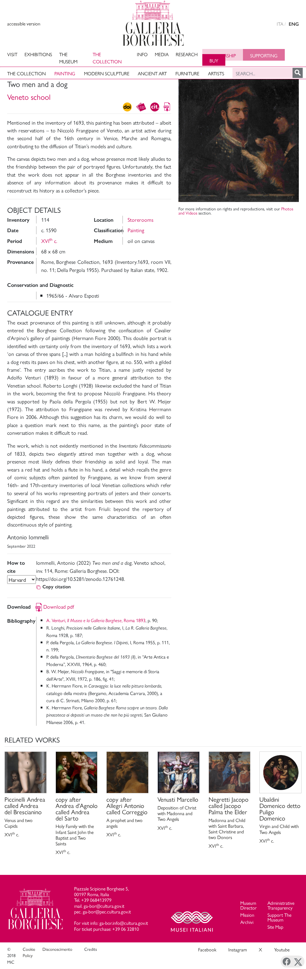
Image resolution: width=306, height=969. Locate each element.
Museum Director (248, 905)
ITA (280, 23)
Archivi (246, 922)
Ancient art (152, 73)
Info (142, 54)
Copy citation (56, 587)
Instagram (237, 949)
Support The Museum (279, 917)
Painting (64, 73)
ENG (294, 24)
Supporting (264, 55)
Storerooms (140, 219)
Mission (247, 914)
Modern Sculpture (106, 73)
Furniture (187, 73)
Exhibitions (38, 54)
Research (187, 54)
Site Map (275, 926)
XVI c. (49, 240)
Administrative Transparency (280, 905)
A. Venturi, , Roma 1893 (96, 620)
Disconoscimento (57, 949)
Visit (12, 54)
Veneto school (29, 96)
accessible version (23, 23)
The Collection (107, 58)
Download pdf (58, 606)
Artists (216, 73)
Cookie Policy (29, 952)
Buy (213, 60)
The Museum (68, 58)
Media (162, 54)
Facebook (207, 949)
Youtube (282, 949)
